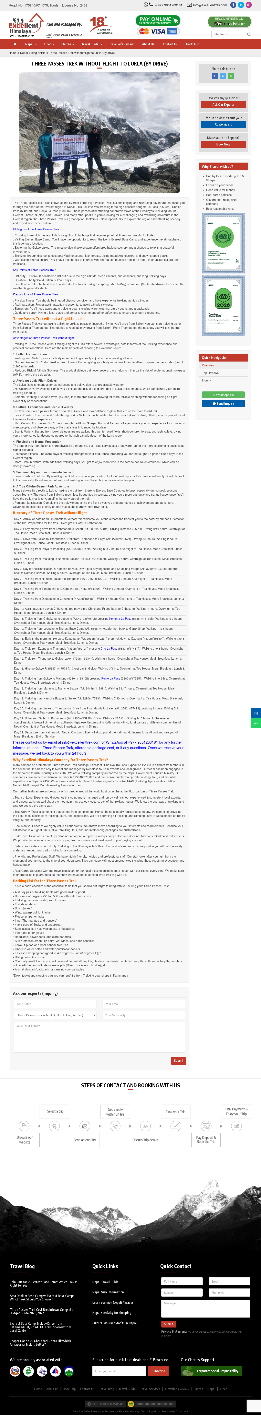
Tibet (47, 44)
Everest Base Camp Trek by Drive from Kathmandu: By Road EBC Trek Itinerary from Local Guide (40, 1327)
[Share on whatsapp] (231, 76)
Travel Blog (106, 1389)
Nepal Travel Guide (105, 1282)
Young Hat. (182, 1411)
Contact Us (170, 44)
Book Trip (192, 44)
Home (13, 53)
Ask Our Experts (223, 105)
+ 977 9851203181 (168, 5)
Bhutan (66, 44)
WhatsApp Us (224, 395)
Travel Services (150, 1389)
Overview (208, 365)
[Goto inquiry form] (256, 713)
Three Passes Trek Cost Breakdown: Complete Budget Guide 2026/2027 (41, 1311)
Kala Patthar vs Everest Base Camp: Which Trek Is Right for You (43, 1284)
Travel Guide (89, 44)
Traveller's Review (177, 1389)
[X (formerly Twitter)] (241, 5)
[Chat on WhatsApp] (256, 723)
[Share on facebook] (215, 76)
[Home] (15, 44)
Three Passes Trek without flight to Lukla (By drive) (82, 53)
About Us (148, 44)
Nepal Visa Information (108, 1292)
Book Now (223, 144)
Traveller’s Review (121, 44)
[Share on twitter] (223, 76)
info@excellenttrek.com (210, 5)
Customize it (223, 124)
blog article (38, 53)
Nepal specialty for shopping (111, 1313)
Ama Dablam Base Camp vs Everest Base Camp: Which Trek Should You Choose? (42, 1297)
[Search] (249, 34)
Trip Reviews (210, 373)
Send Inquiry (225, 403)
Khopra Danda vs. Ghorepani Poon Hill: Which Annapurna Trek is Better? (40, 1343)
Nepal (29, 44)
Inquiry (206, 380)
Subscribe (158, 1371)
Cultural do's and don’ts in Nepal (114, 1323)
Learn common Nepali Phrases (113, 1302)
